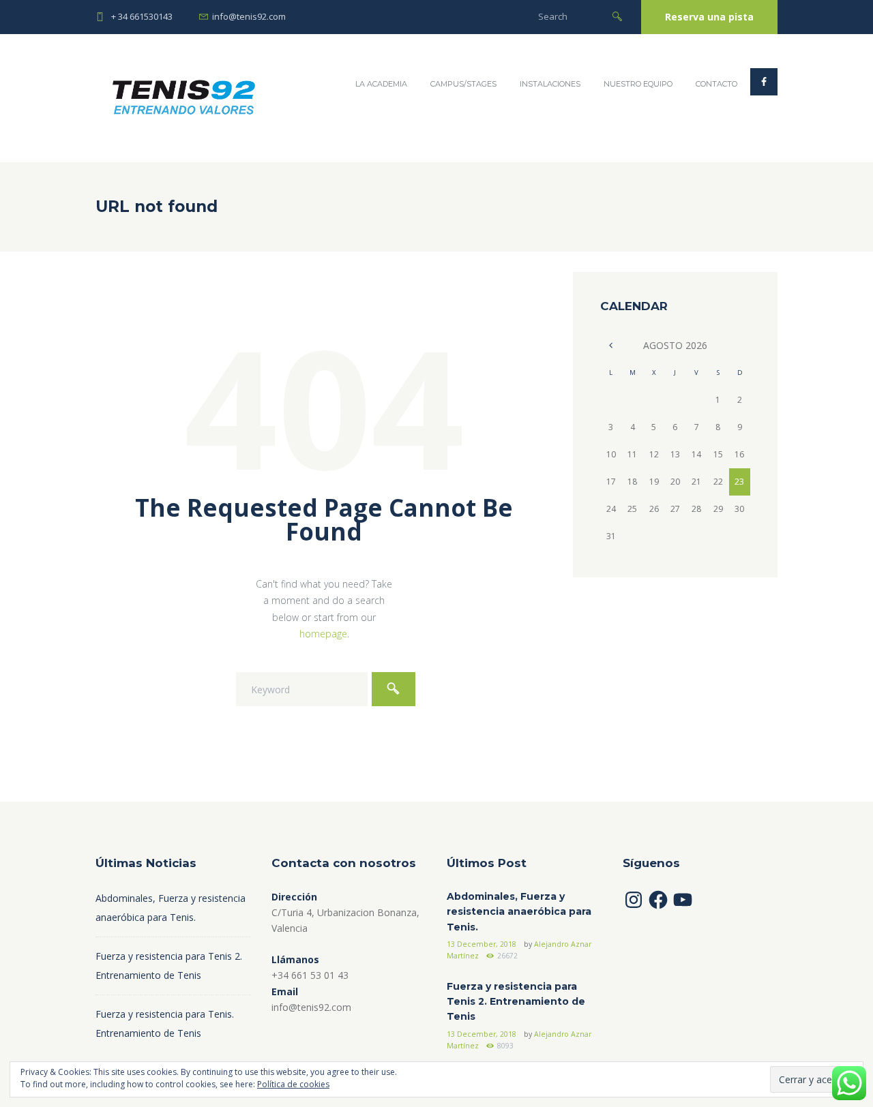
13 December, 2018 (481, 944)
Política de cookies (293, 1084)
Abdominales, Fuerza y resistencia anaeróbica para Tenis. (519, 911)
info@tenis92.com (249, 16)
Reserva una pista (709, 16)
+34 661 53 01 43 (310, 975)
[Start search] (617, 15)
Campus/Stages (463, 84)
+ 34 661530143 (142, 16)
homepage (323, 633)
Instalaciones (550, 84)
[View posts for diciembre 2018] (611, 344)
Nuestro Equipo (638, 84)
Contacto (716, 84)
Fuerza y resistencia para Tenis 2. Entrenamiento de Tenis (516, 1001)
